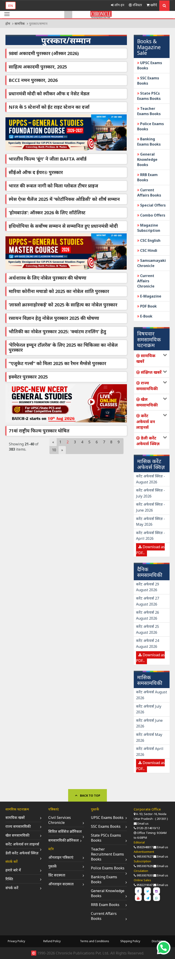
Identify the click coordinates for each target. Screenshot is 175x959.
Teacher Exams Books (149, 111)
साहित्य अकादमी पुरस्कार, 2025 (38, 67)
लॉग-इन (119, 5)
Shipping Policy (130, 941)
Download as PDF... (150, 549)
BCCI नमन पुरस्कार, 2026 (33, 80)
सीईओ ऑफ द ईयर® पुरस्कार (36, 172)
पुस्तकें (52, 866)
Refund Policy (52, 941)
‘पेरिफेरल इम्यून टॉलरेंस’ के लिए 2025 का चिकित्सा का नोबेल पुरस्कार (63, 347)
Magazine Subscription (148, 228)
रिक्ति (9, 878)
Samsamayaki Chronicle (151, 263)
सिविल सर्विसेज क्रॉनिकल (65, 831)
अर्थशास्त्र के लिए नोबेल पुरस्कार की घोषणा (47, 278)
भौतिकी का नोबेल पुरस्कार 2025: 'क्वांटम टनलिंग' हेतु (57, 331)
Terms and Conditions (94, 941)
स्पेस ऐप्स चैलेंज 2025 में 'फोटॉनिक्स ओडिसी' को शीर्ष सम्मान (64, 199)
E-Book (145, 316)
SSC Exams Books (106, 826)
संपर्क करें (11, 887)
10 (54, 449)
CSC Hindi (148, 250)
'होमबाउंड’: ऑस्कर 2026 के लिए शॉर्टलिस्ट (47, 212)
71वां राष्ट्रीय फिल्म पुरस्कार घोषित (39, 431)
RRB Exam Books (147, 177)
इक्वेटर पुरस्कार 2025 (28, 377)
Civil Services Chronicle (59, 820)
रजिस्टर (137, 5)
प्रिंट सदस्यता (56, 875)
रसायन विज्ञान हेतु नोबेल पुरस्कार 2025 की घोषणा (54, 318)
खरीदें (153, 5)
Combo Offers (152, 215)
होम (7, 23)
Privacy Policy (16, 941)
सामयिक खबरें (15, 817)
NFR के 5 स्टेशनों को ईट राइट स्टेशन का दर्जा (49, 107)
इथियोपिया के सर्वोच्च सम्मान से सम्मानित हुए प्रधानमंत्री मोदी (63, 226)
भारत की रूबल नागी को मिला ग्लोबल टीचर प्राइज (53, 186)
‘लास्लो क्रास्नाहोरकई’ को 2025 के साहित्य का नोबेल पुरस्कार (63, 305)
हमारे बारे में (13, 870)
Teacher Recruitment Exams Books (107, 854)
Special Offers (152, 205)
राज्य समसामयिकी (18, 826)
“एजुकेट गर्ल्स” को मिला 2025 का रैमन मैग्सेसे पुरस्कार (57, 363)
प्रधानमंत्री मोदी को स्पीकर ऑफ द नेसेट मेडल (49, 94)
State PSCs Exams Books (149, 96)
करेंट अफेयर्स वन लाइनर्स (22, 844)
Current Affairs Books (149, 192)
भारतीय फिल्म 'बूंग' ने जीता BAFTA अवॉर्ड (48, 159)
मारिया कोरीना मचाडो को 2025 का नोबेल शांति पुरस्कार (59, 291)
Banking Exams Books (149, 141)
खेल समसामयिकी (17, 835)
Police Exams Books (107, 868)
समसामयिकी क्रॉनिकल (63, 840)
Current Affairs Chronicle (145, 281)
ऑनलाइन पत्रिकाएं (60, 857)
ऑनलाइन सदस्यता (61, 883)
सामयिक (20, 23)
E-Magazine (150, 296)
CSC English (149, 240)
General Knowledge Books (147, 159)
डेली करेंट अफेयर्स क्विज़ (22, 853)
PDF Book (148, 306)
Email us (143, 823)
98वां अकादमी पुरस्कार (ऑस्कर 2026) (44, 53)
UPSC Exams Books (107, 817)
